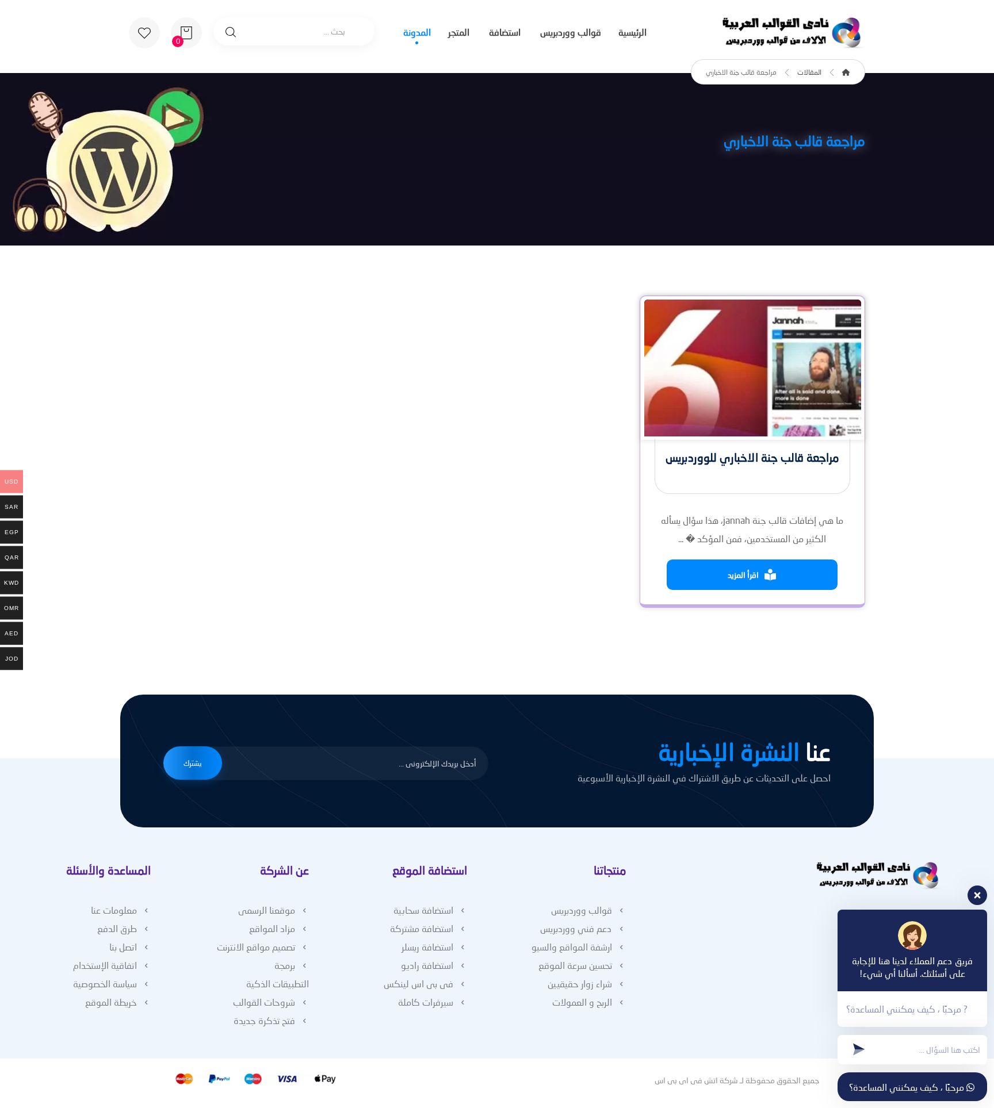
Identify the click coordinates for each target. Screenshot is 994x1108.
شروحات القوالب (264, 1001)
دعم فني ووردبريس (576, 928)
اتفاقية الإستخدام (105, 965)
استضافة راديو (427, 965)
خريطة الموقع (111, 1001)
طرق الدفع (117, 928)
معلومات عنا (114, 909)
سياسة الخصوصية (105, 983)
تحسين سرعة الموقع (575, 965)
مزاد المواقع (272, 928)
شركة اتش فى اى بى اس (696, 1080)
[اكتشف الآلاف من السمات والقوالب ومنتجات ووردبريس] (793, 33)
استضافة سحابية (423, 909)
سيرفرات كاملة (425, 1001)
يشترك (192, 763)
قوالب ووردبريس (581, 909)
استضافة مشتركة (421, 928)
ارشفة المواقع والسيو (572, 946)
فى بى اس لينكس (418, 983)
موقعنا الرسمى (266, 909)
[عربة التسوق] (186, 31)
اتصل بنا (123, 946)
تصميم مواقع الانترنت (256, 946)
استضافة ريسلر (427, 946)
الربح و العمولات (582, 1001)
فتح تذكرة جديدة (264, 1020)
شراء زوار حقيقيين (580, 983)
